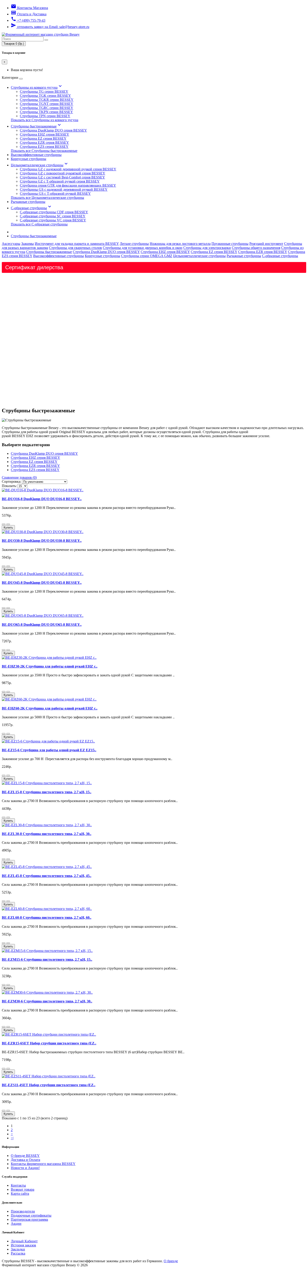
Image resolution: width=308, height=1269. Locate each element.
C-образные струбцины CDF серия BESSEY (54, 212)
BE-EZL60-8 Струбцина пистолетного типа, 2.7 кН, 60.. (46, 917)
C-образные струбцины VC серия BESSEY (53, 220)
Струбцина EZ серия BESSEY (43, 138)
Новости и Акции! (25, 1168)
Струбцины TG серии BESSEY (44, 91)
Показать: (9, 486)
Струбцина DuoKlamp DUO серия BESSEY (53, 130)
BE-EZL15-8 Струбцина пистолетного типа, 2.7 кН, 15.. (46, 792)
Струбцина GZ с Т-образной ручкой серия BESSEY (60, 181)
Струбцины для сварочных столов (75, 248)
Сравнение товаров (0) (19, 477)
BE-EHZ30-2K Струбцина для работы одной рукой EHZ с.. (49, 666)
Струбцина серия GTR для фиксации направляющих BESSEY (68, 185)
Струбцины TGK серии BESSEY (45, 95)
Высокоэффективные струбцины (36, 155)
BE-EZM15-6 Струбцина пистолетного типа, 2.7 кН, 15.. (47, 959)
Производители (23, 1211)
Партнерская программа (29, 1219)
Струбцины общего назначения (256, 248)
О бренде (171, 1261)
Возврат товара (22, 1189)
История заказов (23, 1245)
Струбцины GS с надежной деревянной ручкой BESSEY (64, 189)
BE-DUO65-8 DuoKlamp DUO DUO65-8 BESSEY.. (42, 624)
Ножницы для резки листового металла (180, 244)
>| (12, 1138)
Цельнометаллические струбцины (40, 165)
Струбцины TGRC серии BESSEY (46, 108)
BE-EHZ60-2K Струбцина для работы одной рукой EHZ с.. (49, 708)
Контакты (18, 1185)
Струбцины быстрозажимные (36, 126)
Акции (16, 1223)
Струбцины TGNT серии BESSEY (46, 104)
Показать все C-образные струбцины (39, 224)
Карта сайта (20, 1193)
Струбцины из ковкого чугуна (37, 87)
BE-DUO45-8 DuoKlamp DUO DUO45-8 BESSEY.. (42, 583)
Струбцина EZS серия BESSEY (44, 146)
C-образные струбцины (31, 208)
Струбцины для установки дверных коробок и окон (142, 248)
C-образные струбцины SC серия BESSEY (52, 216)
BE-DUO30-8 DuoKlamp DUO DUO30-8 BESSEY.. (42, 541)
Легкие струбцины (134, 244)
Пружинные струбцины (229, 244)
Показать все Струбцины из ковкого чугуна (44, 120)
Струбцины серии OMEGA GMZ (146, 256)
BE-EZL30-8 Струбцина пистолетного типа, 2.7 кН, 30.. (46, 834)
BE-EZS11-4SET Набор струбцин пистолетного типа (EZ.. (48, 1085)
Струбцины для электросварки (207, 248)
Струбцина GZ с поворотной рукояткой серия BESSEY (62, 173)
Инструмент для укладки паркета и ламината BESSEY (77, 244)
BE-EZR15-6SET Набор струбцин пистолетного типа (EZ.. (49, 1043)
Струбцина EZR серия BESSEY (44, 142)
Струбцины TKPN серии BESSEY (46, 112)
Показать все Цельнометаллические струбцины (47, 198)
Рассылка (18, 1253)
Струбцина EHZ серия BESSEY (44, 134)
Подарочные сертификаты (31, 1215)
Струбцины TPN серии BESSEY (45, 116)
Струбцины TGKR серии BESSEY (47, 100)
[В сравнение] (8, 524)
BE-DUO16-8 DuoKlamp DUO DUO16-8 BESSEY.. (42, 499)
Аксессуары (11, 244)
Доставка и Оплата (25, 1160)
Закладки (18, 1249)
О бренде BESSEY (25, 1156)
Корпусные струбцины (28, 159)
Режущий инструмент (266, 244)
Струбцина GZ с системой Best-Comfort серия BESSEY (62, 177)
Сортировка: (11, 481)
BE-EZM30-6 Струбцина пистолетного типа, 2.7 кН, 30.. (47, 1001)
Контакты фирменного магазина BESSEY (43, 1164)
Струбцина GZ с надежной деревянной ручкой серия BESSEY (68, 169)
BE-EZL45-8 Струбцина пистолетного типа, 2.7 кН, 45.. (46, 876)
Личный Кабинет (24, 1241)
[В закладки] (3, 524)
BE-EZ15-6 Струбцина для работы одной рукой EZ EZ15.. (49, 750)
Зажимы (27, 244)
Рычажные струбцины (28, 202)
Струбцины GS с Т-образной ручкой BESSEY (55, 193)
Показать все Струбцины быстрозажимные (44, 151)
